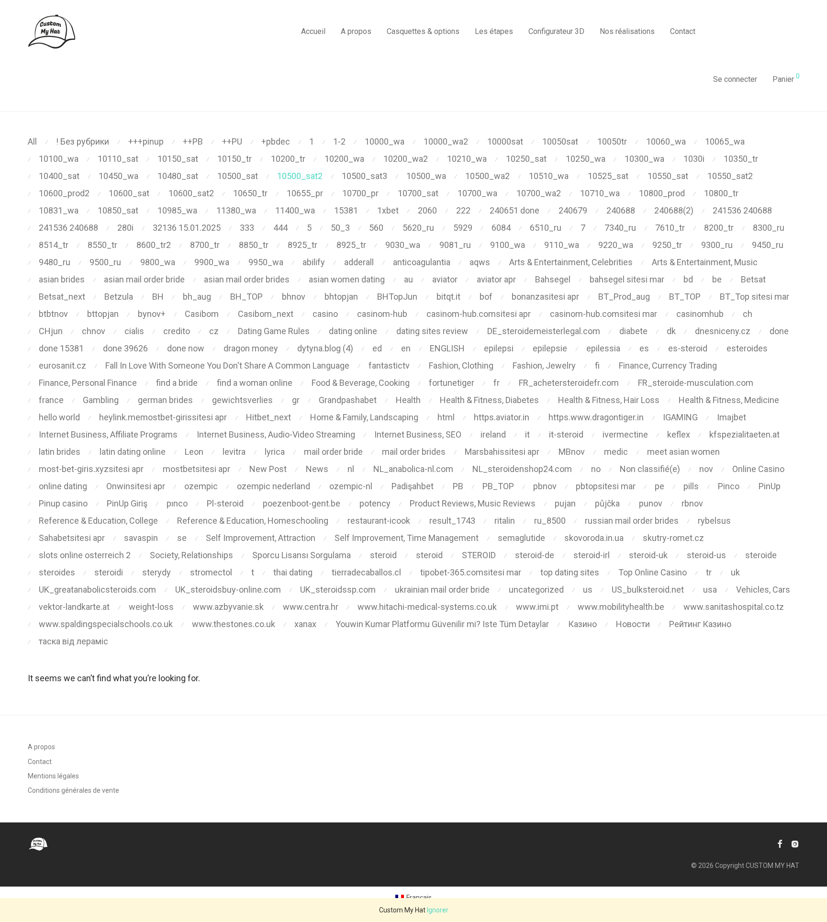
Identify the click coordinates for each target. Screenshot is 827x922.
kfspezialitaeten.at (744, 434)
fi (597, 365)
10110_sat (118, 159)
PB (458, 486)
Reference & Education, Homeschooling (252, 521)
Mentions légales (53, 776)
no (596, 469)
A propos (356, 31)
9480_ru (54, 262)
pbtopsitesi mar (606, 486)
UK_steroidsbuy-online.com (228, 590)
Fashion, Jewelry (544, 365)
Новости (633, 624)
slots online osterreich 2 (85, 555)
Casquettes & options (423, 31)
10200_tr (288, 159)
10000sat (505, 141)
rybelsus (714, 521)
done (779, 331)
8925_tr (302, 245)
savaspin (141, 538)
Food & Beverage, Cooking (361, 383)
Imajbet (731, 417)
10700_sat (418, 193)
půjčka (607, 503)
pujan (565, 503)
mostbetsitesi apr (196, 469)
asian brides (62, 279)
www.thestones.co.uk (233, 624)
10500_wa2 (487, 176)
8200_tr (719, 228)
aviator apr (496, 279)
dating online (353, 331)
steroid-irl (591, 555)
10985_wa (177, 210)
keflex (678, 434)
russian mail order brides (632, 521)
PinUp (770, 486)
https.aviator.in (501, 417)
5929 (462, 228)
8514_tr (53, 245)
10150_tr (234, 159)
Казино (582, 624)
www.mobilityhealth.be (621, 607)
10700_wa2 (538, 193)
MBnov (572, 452)
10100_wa (58, 159)
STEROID (479, 555)
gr (296, 400)
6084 (501, 228)
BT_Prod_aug (624, 297)
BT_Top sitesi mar (754, 297)
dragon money (251, 348)
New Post (268, 469)
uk (735, 572)
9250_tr (667, 245)
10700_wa (477, 193)
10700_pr (360, 193)
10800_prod (662, 193)
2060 (427, 210)
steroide (761, 555)
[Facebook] (779, 843)
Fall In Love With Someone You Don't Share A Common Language (227, 365)
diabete (633, 331)
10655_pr (305, 193)
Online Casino (758, 469)
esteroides (747, 348)
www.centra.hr (310, 607)
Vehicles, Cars (763, 590)
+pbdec (275, 141)
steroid (383, 555)
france (51, 400)
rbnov (692, 503)
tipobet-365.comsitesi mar (470, 572)
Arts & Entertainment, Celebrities (571, 262)
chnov (93, 331)
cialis (134, 331)
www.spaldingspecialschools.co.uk (106, 624)
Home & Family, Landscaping (364, 417)
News (317, 469)
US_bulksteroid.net (648, 590)
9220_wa (615, 245)
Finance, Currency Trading (668, 365)
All (32, 141)
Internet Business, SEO (417, 434)
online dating (63, 486)
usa (710, 590)
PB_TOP (498, 486)
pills (691, 486)
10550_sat (668, 176)
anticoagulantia (421, 262)
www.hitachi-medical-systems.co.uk (427, 607)
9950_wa (265, 262)
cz (214, 331)
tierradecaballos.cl (366, 572)
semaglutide (521, 538)
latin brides (59, 452)
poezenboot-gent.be (301, 503)
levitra (234, 452)
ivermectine (625, 434)
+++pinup (146, 141)
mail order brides (414, 452)
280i (125, 228)
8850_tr (253, 245)
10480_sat (177, 176)
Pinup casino (63, 503)
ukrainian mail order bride (442, 590)
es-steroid (687, 348)
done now (185, 348)
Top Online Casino (652, 572)
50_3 (340, 228)
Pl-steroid (225, 503)
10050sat (560, 141)
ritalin (504, 521)
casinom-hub (382, 314)
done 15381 (61, 348)
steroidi (108, 572)
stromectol (211, 572)
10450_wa (118, 176)
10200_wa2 (405, 159)
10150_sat (177, 159)
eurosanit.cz (62, 365)
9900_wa (211, 262)
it (527, 434)
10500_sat (237, 176)
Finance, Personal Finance (88, 383)
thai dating (293, 572)
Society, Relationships (191, 555)
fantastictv (389, 365)
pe (659, 486)
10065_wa (725, 141)
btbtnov (53, 314)
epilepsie (550, 348)
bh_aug (197, 297)
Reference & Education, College (98, 521)
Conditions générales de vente (73, 790)
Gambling (101, 400)
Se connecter (735, 79)
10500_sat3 (364, 176)
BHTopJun (397, 297)
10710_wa (600, 193)
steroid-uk (648, 555)
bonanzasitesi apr (545, 297)
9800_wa (157, 262)
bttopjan (103, 314)
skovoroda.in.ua (594, 538)
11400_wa (295, 210)
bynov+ (152, 314)
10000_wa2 (446, 141)
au (408, 279)
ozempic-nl (350, 486)
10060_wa (666, 141)
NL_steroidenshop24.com (522, 469)
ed (377, 348)
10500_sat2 (300, 176)
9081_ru (455, 245)
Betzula (118, 297)
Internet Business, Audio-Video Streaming (276, 434)
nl (350, 469)
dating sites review (432, 331)
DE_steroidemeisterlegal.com (543, 331)
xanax (305, 624)
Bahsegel (552, 279)
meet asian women (683, 452)
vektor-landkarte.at (74, 607)
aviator (445, 279)
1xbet (388, 210)
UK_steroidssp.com (338, 590)
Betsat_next (62, 297)
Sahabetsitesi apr (72, 538)
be (717, 279)
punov (650, 503)
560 (376, 228)
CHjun (51, 331)
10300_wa (644, 159)
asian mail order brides (247, 279)
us (587, 590)
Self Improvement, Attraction (260, 538)
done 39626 (125, 348)
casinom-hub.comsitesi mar (603, 314)
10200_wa (344, 159)
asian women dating (347, 279)
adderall (359, 262)
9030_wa (402, 245)
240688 (620, 210)
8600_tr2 (153, 245)
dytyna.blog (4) (325, 348)
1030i (693, 159)
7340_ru (620, 228)
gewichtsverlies (242, 400)
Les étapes (494, 31)
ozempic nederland (273, 486)
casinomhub (700, 314)
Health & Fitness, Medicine (729, 400)
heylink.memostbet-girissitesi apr (163, 417)
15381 (346, 210)
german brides (165, 400)
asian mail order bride (144, 279)
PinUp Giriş (127, 503)
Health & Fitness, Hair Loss (608, 400)
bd (688, 279)
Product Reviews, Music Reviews (473, 503)
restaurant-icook (378, 521)
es (644, 348)
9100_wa (507, 245)
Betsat (753, 279)
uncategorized (536, 590)
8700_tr (205, 245)
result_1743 (452, 521)
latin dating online (133, 452)
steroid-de (534, 555)
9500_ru (105, 262)
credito (176, 331)
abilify (313, 262)
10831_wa (58, 210)
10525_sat (608, 176)
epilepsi (499, 348)
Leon (194, 452)
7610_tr (670, 228)
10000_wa (384, 141)
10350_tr (741, 159)
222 (463, 210)
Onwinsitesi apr (135, 486)
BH (158, 297)
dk (671, 331)
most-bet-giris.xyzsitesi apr (91, 469)
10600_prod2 (64, 193)
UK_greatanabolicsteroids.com (97, 590)
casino (325, 314)
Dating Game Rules (274, 331)
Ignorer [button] (437, 910)
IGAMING (680, 417)
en (406, 348)
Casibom (202, 314)
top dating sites (569, 572)
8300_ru (768, 228)
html (446, 417)
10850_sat (118, 210)
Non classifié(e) (650, 469)
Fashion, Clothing (461, 365)
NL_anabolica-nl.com (413, 469)
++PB (193, 141)
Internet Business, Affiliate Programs (108, 434)
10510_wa (549, 176)
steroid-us (706, 555)
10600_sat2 (191, 193)
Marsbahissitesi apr (502, 452)
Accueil (313, 31)
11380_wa (236, 210)
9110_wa (561, 245)
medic (616, 452)
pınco (177, 503)
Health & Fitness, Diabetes (489, 400)
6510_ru (545, 228)
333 (247, 228)
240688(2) (673, 210)
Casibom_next (265, 314)
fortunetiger (451, 383)
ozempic (201, 486)
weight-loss (151, 607)
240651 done (514, 210)
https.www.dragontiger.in (596, 417)
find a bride (177, 383)
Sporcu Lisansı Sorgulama (301, 555)
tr (709, 572)
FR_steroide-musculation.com (695, 383)
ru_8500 (550, 521)
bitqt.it (448, 297)
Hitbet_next (268, 417)
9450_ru (767, 245)
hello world (59, 417)
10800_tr (721, 193)
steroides (57, 572)
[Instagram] (795, 843)
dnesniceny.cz (722, 331)
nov (706, 469)
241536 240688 (742, 210)
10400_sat (59, 176)
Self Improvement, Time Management (407, 538)
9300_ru (717, 245)
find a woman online (254, 383)
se (182, 538)
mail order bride (333, 452)
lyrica (275, 452)
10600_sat (129, 193)
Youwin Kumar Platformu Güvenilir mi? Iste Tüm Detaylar (442, 624)
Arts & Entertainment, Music (705, 262)
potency (375, 503)
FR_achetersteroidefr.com (569, 383)
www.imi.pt (537, 607)
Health (408, 400)
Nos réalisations (627, 31)
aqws (479, 262)
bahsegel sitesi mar (627, 279)
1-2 (339, 141)
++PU (232, 141)
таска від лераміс (73, 641)
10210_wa (467, 159)
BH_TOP (246, 297)
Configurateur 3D (556, 31)
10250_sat (526, 159)
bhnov (293, 297)
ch (747, 314)
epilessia (603, 348)
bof (486, 297)
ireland (493, 434)
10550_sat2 (730, 176)
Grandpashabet (348, 400)
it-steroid (566, 434)
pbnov (545, 486)
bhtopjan (341, 297)
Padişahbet (412, 486)
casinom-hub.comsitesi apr (478, 314)
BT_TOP (685, 297)
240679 (573, 210)
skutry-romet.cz (673, 538)
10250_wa (585, 159)
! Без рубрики (82, 141)
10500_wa (426, 176)
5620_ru (418, 228)
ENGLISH (447, 348)
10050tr (612, 141)
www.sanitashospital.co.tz (733, 607)
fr (496, 383)
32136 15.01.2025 (187, 228)
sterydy (156, 572)
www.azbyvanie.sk (228, 607)
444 (280, 228)
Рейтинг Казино (700, 624)
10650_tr (250, 193)
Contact (682, 31)
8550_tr (102, 245)
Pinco (728, 486)
